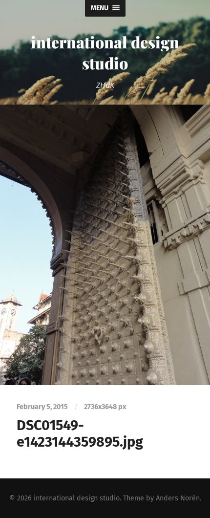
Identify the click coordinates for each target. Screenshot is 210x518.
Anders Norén (178, 498)
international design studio (105, 52)
